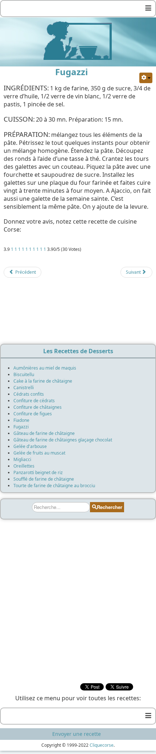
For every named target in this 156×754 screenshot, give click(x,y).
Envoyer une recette (76, 733)
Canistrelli (23, 387)
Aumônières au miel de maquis (44, 368)
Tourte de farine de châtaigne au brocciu (54, 485)
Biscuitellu (23, 374)
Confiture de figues (32, 414)
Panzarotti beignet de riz (38, 472)
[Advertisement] (78, 313)
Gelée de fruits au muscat (39, 453)
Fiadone (21, 420)
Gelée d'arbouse (30, 446)
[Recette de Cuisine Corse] (78, 40)
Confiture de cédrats (34, 401)
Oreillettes (23, 466)
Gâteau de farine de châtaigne (44, 433)
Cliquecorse (102, 745)
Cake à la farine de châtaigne (42, 381)
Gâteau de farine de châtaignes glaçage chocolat (62, 440)
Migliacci (22, 459)
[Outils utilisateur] (145, 78)
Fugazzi (21, 427)
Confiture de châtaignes (37, 407)
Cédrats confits (28, 394)
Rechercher (109, 507)
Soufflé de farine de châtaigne (43, 479)
